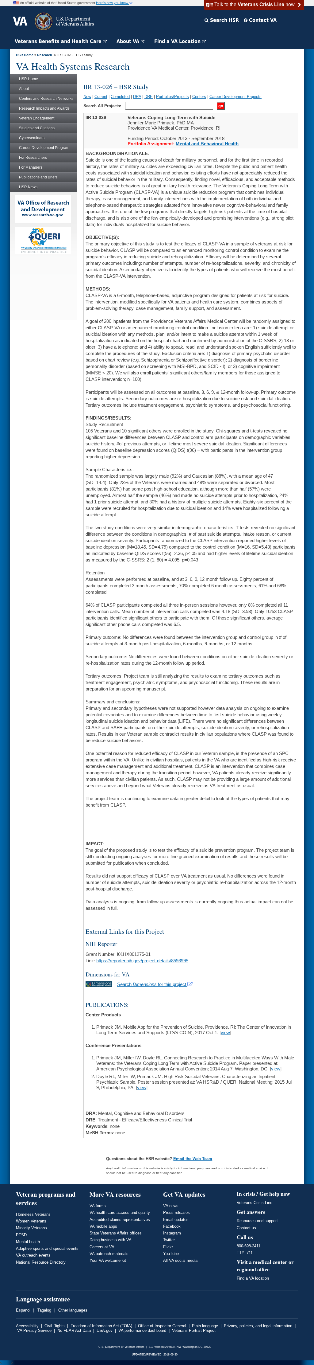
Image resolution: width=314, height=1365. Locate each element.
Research (44, 55)
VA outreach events (33, 1255)
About (24, 89)
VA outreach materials (109, 1253)
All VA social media (180, 1260)
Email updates (176, 1219)
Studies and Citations (37, 128)
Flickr (168, 1247)
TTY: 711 (245, 1252)
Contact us (246, 1228)
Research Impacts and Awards (44, 108)
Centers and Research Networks (46, 98)
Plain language (205, 1326)
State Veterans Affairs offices (116, 1233)
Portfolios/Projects (172, 96)
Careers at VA (102, 1247)
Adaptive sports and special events (47, 1248)
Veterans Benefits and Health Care (59, 41)
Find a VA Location (178, 41)
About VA (129, 41)
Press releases (176, 1212)
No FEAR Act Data (74, 1330)
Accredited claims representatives (120, 1219)
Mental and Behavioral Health (207, 143)
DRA (137, 96)
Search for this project (152, 984)
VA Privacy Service (34, 1330)
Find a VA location (253, 1278)
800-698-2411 (248, 1246)
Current (100, 96)
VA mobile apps (103, 1226)
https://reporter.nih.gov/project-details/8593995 (142, 960)
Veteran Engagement (36, 118)
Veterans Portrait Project (194, 1330)
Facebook (172, 1226)
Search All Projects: (102, 106)
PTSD (21, 1235)
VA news (170, 1205)
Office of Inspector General (162, 1326)
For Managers (30, 167)
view (225, 1032)
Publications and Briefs (38, 177)
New (87, 96)
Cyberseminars (31, 138)
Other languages (72, 1310)
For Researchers (33, 157)
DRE (148, 96)
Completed (120, 96)
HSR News (28, 187)
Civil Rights (54, 1326)
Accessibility (27, 1326)
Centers (199, 96)
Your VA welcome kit (108, 1260)
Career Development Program (44, 148)
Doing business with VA (111, 1240)
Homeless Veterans (33, 1214)
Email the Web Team (192, 1158)
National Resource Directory (41, 1262)
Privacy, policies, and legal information (258, 1326)
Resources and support (257, 1220)
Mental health (28, 1241)
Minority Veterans (31, 1228)
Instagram (172, 1233)
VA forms (98, 1205)
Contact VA (262, 20)
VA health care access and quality (120, 1212)
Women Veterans (31, 1221)
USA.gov (105, 1330)
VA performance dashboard (142, 1330)
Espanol (23, 1310)
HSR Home (24, 55)
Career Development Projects (235, 96)
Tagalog (43, 1310)
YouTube (171, 1253)
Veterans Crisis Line (254, 1202)
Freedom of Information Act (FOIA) (101, 1326)
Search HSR (224, 20)
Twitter (169, 1240)
